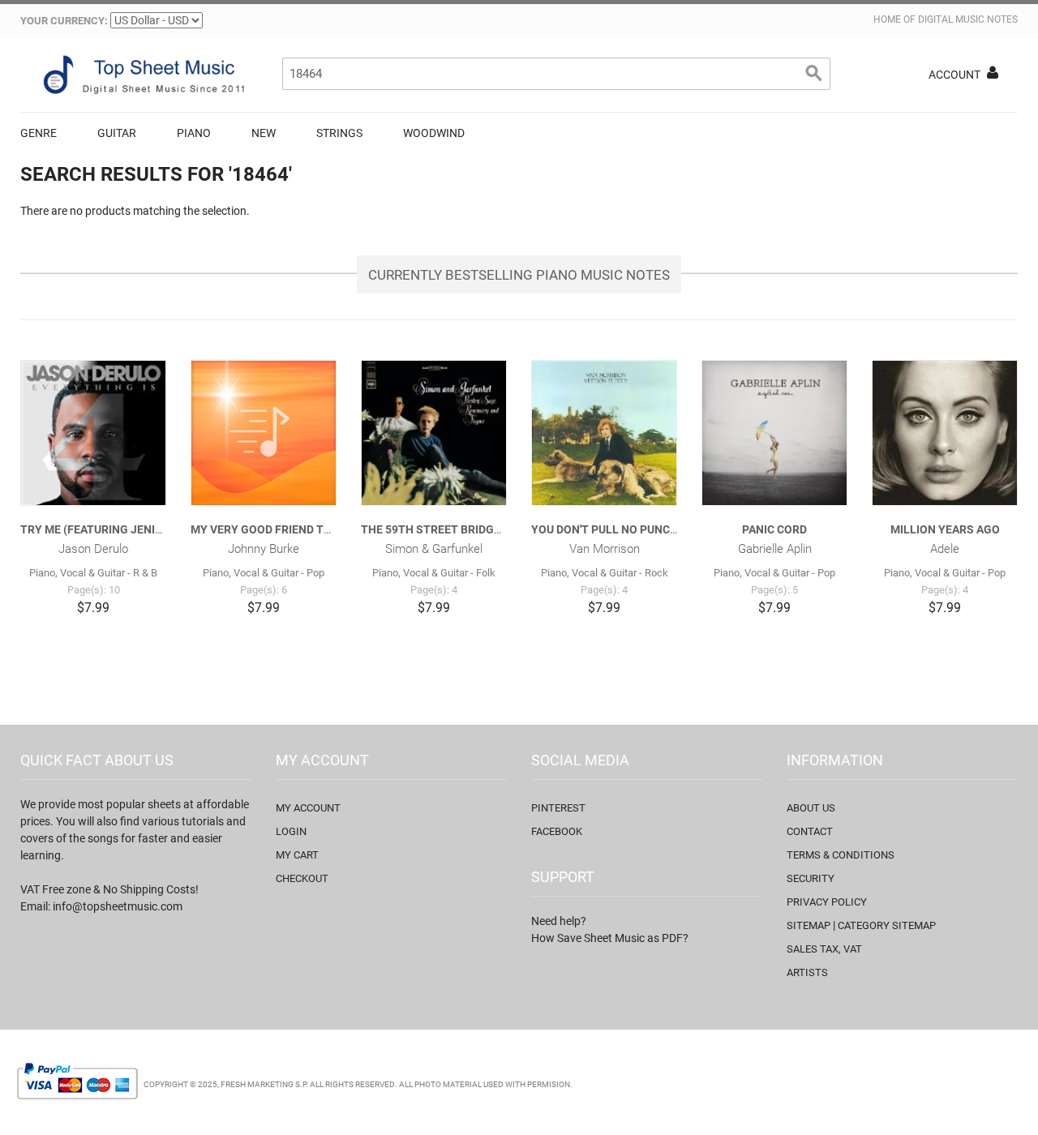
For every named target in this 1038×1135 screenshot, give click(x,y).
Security (810, 878)
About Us (811, 808)
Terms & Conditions (840, 855)
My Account (308, 808)
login (291, 831)
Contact (810, 831)
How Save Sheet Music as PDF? (609, 938)
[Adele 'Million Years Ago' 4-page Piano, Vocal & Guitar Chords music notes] (945, 433)
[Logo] (142, 74)
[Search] (814, 74)
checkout (302, 878)
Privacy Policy (827, 902)
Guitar (116, 132)
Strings (339, 132)
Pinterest (558, 808)
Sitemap (808, 925)
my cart (297, 855)
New (263, 132)
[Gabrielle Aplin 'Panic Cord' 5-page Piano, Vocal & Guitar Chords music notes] (774, 433)
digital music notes (968, 19)
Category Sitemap (887, 925)
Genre (38, 132)
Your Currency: (64, 21)
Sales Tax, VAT (824, 949)
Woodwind (434, 132)
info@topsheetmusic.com (117, 906)
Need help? (558, 920)
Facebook (556, 831)
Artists (807, 972)
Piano (194, 132)
